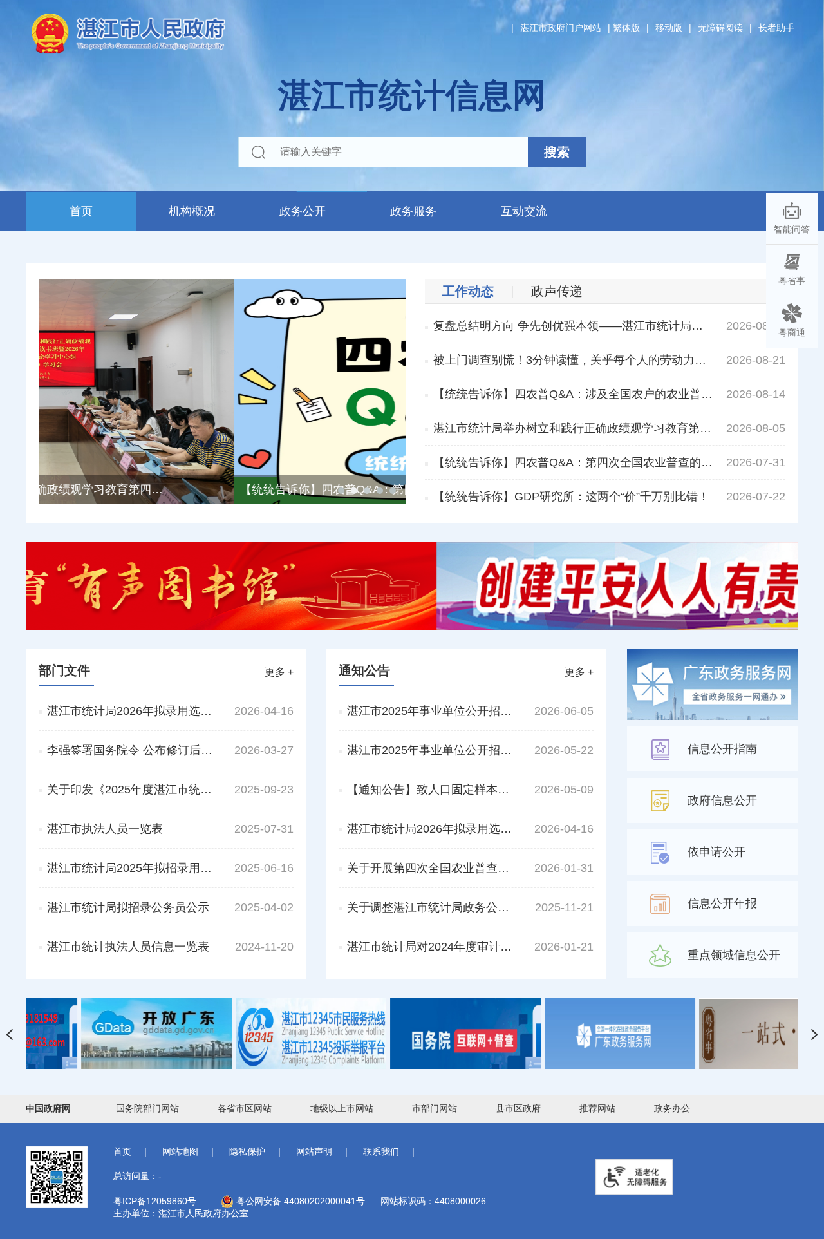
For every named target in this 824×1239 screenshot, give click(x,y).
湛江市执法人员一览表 (105, 828)
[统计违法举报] (103, 1033)
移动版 (668, 28)
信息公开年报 (722, 903)
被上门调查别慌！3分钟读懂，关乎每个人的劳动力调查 (574, 360)
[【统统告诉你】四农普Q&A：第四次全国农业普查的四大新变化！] (222, 390)
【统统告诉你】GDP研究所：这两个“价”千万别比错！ (571, 496)
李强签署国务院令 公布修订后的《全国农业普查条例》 (130, 750)
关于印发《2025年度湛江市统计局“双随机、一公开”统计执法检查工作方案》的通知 (130, 789)
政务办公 (672, 1108)
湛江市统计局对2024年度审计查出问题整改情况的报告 (430, 946)
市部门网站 (434, 1108)
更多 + (279, 672)
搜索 (557, 152)
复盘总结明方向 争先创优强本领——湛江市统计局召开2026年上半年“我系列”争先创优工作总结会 (574, 325)
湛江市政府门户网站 (560, 28)
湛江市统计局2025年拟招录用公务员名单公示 (130, 868)
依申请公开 (716, 852)
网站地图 (180, 1151)
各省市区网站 (245, 1108)
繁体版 (626, 28)
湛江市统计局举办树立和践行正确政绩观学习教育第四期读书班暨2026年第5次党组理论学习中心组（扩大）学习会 (574, 428)
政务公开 (302, 211)
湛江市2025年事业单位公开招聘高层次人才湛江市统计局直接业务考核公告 (430, 750)
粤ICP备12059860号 (154, 1201)
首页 (81, 211)
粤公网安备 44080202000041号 (299, 1201)
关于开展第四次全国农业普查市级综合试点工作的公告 (430, 868)
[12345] (412, 1033)
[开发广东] (257, 1033)
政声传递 (557, 291)
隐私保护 (247, 1151)
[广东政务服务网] (721, 1033)
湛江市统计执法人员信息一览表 (128, 946)
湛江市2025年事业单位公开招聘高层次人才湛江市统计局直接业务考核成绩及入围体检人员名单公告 (430, 711)
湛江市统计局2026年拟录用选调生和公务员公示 (130, 711)
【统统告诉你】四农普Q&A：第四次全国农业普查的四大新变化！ (574, 462)
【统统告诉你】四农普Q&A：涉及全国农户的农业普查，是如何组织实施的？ (574, 394)
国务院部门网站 (147, 1108)
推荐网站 (597, 1108)
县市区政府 (518, 1108)
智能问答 (792, 229)
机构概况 (192, 211)
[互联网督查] (566, 1033)
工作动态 (468, 291)
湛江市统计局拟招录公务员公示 (128, 907)
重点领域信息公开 (734, 955)
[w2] (412, 585)
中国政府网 (48, 1108)
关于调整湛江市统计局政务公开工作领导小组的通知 (430, 907)
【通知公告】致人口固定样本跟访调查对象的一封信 (430, 789)
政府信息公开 (722, 800)
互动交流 (524, 211)
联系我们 (381, 1151)
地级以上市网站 (341, 1108)
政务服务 (413, 211)
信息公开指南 (722, 748)
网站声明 (314, 1151)
